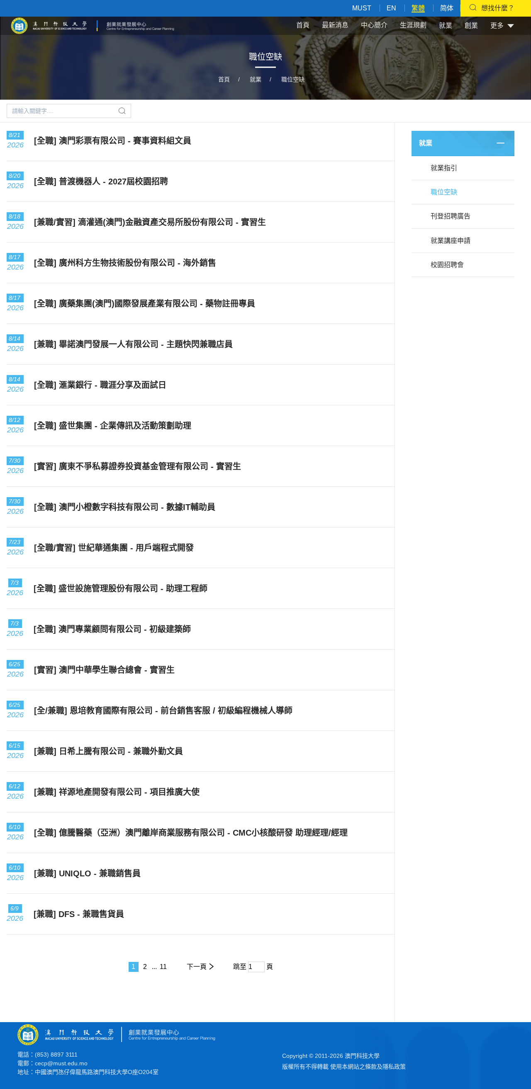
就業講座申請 (450, 240)
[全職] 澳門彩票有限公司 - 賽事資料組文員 (112, 140)
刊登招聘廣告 (450, 216)
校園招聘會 (447, 264)
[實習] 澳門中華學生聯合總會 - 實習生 (104, 669)
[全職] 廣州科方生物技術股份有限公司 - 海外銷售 (125, 262)
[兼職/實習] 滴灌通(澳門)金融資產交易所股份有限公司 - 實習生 (150, 222)
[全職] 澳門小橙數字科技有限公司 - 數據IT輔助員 (124, 507)
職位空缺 (292, 79)
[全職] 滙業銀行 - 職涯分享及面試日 (100, 385)
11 (163, 966)
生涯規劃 (413, 25)
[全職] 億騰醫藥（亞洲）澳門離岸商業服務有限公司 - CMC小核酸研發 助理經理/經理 (191, 832)
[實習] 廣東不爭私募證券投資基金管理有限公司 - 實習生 (137, 466)
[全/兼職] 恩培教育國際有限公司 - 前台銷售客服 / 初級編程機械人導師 (163, 710)
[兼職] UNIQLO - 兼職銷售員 (87, 873)
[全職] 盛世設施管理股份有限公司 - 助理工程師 (120, 588)
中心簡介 (374, 25)
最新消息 (335, 25)
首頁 (302, 25)
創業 (471, 25)
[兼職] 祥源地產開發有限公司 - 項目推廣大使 (117, 792)
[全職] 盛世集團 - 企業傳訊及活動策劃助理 (112, 425)
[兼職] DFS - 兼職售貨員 (79, 914)
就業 (445, 25)
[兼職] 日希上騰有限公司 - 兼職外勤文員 (108, 751)
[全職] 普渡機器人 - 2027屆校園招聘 (101, 181)
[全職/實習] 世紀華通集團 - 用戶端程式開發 (114, 547)
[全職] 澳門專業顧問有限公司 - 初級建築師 (112, 629)
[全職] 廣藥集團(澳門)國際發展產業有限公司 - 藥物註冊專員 (144, 303)
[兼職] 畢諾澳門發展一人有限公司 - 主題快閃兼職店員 (133, 344)
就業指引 (444, 168)
